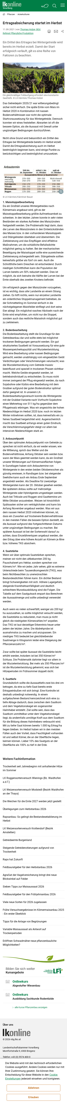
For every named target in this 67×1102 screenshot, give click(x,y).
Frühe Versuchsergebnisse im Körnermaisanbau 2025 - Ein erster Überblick (33, 911)
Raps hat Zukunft (13, 859)
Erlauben (33, 1097)
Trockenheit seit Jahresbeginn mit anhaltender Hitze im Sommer (32, 768)
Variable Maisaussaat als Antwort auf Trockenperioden (24, 931)
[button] (62, 5)
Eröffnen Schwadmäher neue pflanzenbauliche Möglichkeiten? (29, 942)
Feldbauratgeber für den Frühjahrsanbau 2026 (29, 894)
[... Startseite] (12, 6)
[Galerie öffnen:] (33, 78)
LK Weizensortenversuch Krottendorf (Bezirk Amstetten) (28, 830)
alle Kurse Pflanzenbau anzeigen (30, 1007)
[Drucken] (49, 31)
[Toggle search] (54, 6)
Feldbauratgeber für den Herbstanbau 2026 (27, 867)
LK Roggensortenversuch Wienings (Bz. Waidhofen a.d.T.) (32, 780)
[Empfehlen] (56, 31)
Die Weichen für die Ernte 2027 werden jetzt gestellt (32, 801)
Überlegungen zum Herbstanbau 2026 (24, 809)
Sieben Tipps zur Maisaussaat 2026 (23, 886)
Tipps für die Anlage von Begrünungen (25, 921)
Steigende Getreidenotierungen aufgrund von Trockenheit (28, 849)
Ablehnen (33, 1087)
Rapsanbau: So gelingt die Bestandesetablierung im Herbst (32, 818)
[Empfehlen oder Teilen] (62, 31)
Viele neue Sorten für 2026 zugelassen (25, 902)
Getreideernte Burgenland (17, 840)
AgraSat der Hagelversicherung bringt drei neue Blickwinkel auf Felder (30, 876)
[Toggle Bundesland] (45, 6)
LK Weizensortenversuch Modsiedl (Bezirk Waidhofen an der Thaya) (33, 791)
